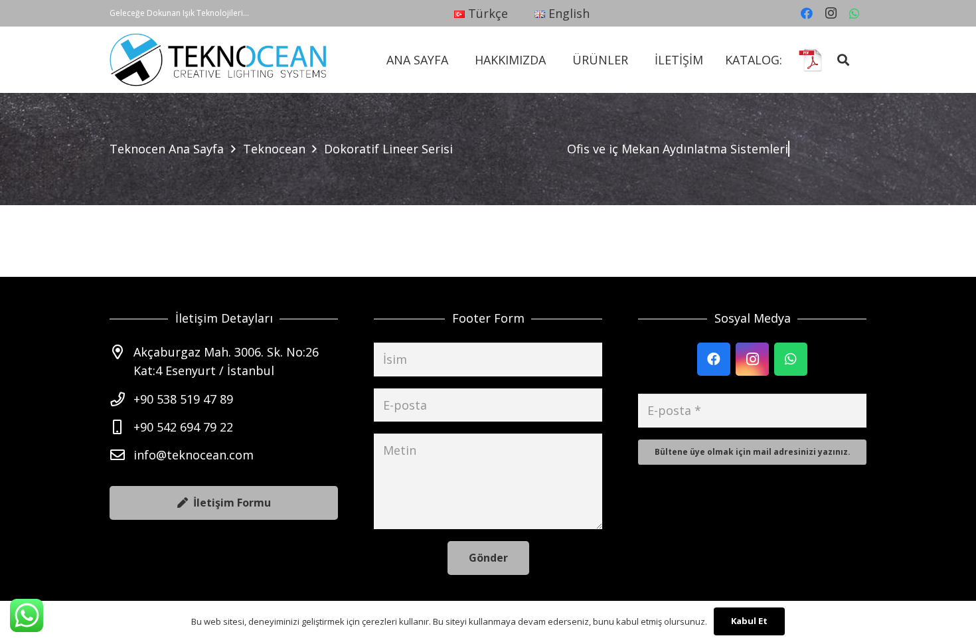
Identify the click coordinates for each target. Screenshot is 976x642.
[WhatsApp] (854, 13)
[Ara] (844, 59)
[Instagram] (831, 13)
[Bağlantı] (218, 59)
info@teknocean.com (193, 455)
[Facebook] (807, 13)
